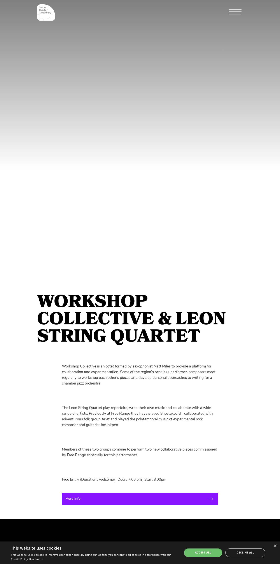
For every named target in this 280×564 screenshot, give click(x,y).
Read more (36, 559)
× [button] (275, 546)
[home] (46, 12)
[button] (235, 12)
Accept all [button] (203, 552)
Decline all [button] (245, 552)
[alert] (140, 552)
